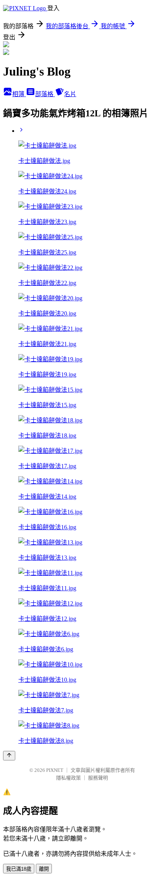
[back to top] (9, 755)
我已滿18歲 (18, 869)
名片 (70, 94)
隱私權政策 (68, 778)
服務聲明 (98, 778)
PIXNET (54, 770)
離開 (44, 869)
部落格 (45, 94)
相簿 (19, 94)
